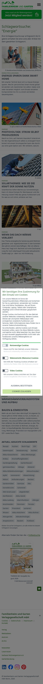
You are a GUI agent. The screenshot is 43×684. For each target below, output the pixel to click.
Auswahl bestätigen (21, 386)
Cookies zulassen (21, 391)
